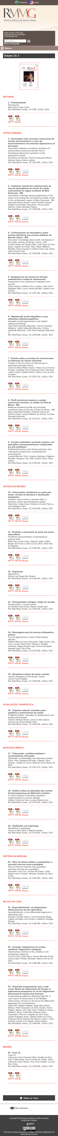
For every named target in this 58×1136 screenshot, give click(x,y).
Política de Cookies (29, 1120)
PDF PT (11, 122)
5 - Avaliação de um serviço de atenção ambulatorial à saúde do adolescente (28, 278)
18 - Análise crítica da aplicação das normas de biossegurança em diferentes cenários (30, 791)
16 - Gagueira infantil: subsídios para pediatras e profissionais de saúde (27, 711)
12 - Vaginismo (15, 571)
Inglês (36, 2)
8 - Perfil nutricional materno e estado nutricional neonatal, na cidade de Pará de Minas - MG (29, 402)
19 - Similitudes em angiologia (23, 826)
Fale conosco (21, 1108)
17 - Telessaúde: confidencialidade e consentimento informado (26, 754)
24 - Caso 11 (14, 1052)
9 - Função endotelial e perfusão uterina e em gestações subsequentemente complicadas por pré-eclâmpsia (31, 444)
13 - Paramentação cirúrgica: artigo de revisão (31, 602)
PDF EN (18, 122)
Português (23, 2)
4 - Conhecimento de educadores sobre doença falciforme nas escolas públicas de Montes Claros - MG (30, 235)
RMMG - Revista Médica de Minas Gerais (20, 18)
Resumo (25, 175)
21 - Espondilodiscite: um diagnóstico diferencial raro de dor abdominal (27, 908)
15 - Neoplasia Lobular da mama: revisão (28, 674)
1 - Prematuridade (17, 102)
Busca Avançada (11, 44)
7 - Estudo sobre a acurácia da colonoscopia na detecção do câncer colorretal (31, 359)
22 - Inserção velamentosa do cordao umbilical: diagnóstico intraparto (27, 948)
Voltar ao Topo (30, 1098)
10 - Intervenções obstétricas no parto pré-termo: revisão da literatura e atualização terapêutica (29, 494)
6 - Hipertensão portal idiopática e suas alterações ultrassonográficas (28, 317)
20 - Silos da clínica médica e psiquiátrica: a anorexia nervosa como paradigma (30, 863)
